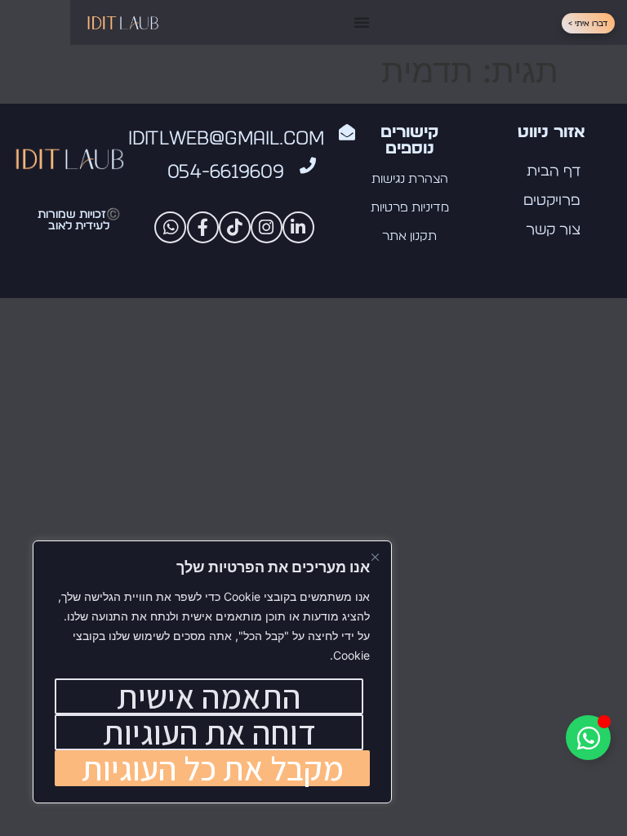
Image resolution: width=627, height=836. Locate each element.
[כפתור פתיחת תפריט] (362, 22)
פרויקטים (551, 200)
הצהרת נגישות (409, 179)
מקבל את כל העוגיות (213, 768)
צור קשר (553, 230)
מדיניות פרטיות (410, 208)
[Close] (375, 554)
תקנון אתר (409, 236)
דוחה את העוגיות (209, 732)
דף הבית (553, 171)
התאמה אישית (209, 696)
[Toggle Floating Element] (588, 737)
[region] (212, 671)
